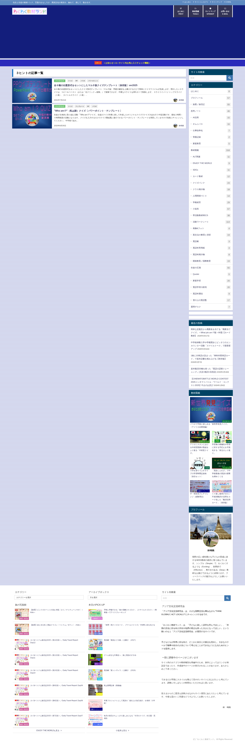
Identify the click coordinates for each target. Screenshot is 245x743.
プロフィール (210, 98)
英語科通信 (211, 294)
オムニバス (211, 124)
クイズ (70, 80)
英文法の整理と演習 (211, 235)
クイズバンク (59, 80)
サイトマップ (217, 2)
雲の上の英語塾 (211, 300)
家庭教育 (211, 143)
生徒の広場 (210, 268)
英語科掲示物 (211, 254)
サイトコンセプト (201, 2)
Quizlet (211, 274)
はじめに (187, 2)
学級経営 (211, 202)
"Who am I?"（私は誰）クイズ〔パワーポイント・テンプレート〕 (88, 111)
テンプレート (80, 106)
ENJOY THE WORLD (211, 163)
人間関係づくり (211, 196)
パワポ (83, 80)
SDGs (211, 170)
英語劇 (211, 241)
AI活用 (211, 117)
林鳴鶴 (181, 100)
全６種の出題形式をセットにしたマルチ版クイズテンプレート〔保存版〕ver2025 (95, 85)
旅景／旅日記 (211, 104)
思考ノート (210, 111)
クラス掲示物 (211, 189)
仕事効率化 (211, 130)
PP (77, 80)
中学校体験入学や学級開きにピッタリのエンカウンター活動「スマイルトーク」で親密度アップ (211, 345)
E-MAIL (228, 2)
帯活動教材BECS (211, 215)
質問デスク (210, 307)
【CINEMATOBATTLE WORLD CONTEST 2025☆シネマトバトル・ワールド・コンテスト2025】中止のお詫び (210, 382)
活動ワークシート (211, 222)
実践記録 (211, 137)
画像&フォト (211, 228)
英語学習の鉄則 (211, 287)
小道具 (211, 209)
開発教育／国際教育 (211, 261)
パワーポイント (93, 80)
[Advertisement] (122, 38)
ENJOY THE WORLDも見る (47, 730)
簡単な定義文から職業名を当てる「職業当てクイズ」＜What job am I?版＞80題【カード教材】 (211, 332)
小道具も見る (121, 730)
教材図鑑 (210, 150)
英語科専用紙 (211, 248)
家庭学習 (211, 281)
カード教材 (211, 176)
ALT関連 (211, 157)
